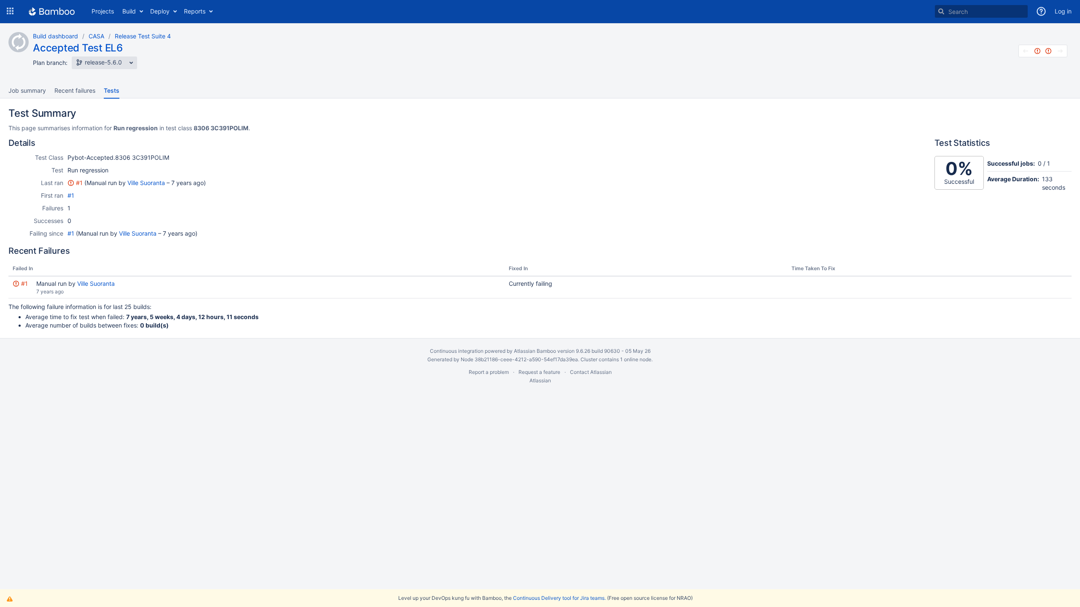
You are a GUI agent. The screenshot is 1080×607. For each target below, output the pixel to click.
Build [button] (129, 11)
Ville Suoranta (146, 182)
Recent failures (74, 90)
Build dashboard (55, 36)
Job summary (27, 90)
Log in (1063, 11)
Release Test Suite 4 (143, 36)
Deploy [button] (160, 11)
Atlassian (540, 380)
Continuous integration (456, 351)
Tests (111, 90)
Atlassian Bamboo (535, 351)
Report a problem (489, 372)
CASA (96, 36)
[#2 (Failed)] (1048, 51)
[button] (10, 11)
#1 (79, 182)
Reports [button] (194, 11)
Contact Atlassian (591, 372)
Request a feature (539, 372)
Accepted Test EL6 (78, 48)
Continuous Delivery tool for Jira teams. (559, 598)
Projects (103, 11)
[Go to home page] (51, 11)
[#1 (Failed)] (1037, 51)
